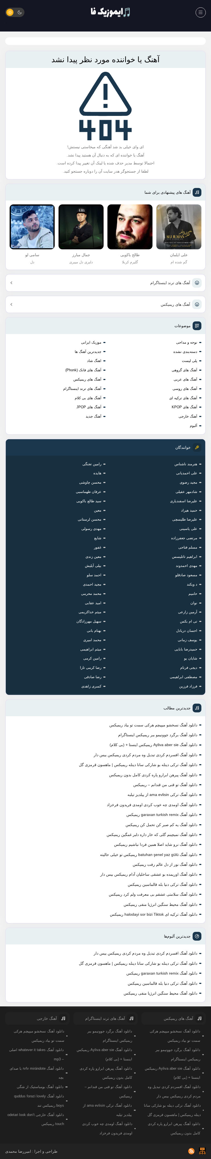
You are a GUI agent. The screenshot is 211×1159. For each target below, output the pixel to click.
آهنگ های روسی (185, 389)
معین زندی (93, 557)
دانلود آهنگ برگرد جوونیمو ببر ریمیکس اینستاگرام (157, 735)
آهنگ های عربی (185, 379)
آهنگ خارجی (188, 416)
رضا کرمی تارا (90, 668)
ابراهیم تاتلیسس (184, 557)
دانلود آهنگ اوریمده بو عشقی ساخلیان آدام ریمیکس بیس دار (148, 874)
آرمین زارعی (187, 612)
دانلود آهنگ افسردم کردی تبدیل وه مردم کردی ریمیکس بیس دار (145, 755)
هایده (97, 473)
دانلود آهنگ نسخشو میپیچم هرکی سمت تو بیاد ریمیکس (153, 725)
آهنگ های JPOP (88, 407)
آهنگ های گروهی (184, 370)
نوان (193, 603)
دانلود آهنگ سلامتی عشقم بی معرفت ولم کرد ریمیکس (153, 894)
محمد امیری (92, 640)
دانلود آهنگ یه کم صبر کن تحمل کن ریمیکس (161, 825)
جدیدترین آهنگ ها (88, 352)
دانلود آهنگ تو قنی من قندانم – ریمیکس (165, 785)
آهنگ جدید (93, 416)
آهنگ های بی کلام (88, 398)
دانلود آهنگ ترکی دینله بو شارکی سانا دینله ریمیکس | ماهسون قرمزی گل (138, 765)
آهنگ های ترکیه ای (183, 398)
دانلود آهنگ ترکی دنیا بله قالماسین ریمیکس (162, 884)
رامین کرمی (92, 658)
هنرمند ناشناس (185, 464)
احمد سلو (94, 575)
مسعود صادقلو (186, 575)
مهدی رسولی (91, 529)
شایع (97, 538)
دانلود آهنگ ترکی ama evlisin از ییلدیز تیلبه (162, 794)
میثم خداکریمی (90, 612)
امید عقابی (93, 603)
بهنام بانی (94, 631)
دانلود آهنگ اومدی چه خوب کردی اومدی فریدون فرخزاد (152, 805)
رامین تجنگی (91, 464)
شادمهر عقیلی (186, 492)
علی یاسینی (188, 529)
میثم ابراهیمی (90, 649)
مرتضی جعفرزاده (184, 538)
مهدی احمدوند (186, 566)
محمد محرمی (91, 594)
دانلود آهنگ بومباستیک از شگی (40, 1087)
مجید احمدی (92, 584)
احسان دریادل (186, 631)
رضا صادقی (92, 677)
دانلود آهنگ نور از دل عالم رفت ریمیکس (165, 864)
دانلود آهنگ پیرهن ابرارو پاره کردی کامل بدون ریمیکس (153, 775)
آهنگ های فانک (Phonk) (83, 370)
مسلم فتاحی (187, 547)
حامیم (192, 594)
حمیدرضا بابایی (185, 649)
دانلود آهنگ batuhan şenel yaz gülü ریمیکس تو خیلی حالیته (148, 854)
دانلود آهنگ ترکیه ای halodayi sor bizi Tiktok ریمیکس (153, 914)
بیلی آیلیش (93, 566)
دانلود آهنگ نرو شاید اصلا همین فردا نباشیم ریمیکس (155, 844)
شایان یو (190, 658)
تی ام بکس (188, 621)
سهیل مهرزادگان (88, 621)
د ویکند (192, 584)
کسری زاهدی (91, 686)
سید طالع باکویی (88, 501)
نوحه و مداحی (186, 342)
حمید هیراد (189, 510)
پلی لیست (189, 361)
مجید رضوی (188, 482)
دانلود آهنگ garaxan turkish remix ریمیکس (161, 814)
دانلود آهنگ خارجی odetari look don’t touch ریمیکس (35, 1119)
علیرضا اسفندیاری (183, 501)
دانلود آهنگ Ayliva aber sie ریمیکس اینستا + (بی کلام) (153, 745)
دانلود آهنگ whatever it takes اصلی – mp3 (36, 1054)
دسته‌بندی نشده (185, 352)
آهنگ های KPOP (184, 407)
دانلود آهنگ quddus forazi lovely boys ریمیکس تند (39, 1100)
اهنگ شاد (94, 361)
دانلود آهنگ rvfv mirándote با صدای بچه (36, 1073)
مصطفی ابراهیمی (183, 677)
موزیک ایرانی (91, 342)
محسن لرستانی (89, 519)
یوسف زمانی (187, 640)
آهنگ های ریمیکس (175, 304)
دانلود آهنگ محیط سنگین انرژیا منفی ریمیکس (160, 904)
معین (97, 510)
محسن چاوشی (90, 482)
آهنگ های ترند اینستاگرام (170, 283)
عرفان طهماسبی (88, 492)
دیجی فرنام (188, 668)
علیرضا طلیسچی (184, 519)
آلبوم (193, 426)
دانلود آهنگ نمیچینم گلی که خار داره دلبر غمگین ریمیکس (152, 834)
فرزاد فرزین (188, 686)
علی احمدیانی (186, 473)
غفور (97, 547)
